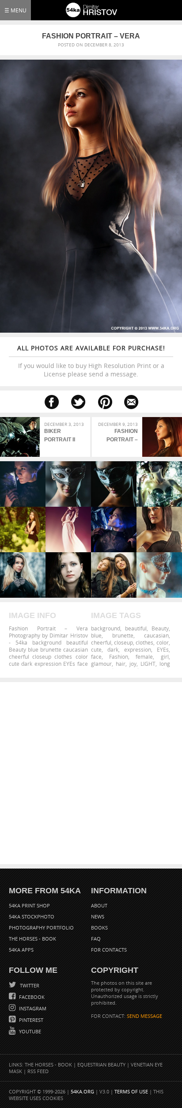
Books (99, 927)
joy (132, 663)
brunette (122, 635)
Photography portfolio (41, 927)
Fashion (118, 656)
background (105, 628)
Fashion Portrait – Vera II (122, 436)
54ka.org (82, 1091)
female (144, 656)
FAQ (96, 938)
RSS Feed (38, 1071)
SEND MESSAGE (144, 1016)
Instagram (32, 1008)
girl (165, 656)
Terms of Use (131, 1091)
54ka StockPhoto (31, 916)
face (96, 656)
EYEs (163, 649)
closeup (123, 642)
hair (120, 663)
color (162, 642)
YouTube (29, 1031)
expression (137, 649)
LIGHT (147, 663)
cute (96, 649)
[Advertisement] (91, 773)
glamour (101, 663)
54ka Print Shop (29, 905)
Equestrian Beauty (101, 1064)
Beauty (160, 628)
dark (112, 649)
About (99, 905)
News (97, 916)
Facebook (31, 997)
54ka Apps (21, 949)
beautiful (136, 628)
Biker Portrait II (59, 435)
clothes (144, 642)
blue (96, 635)
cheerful (101, 642)
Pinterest (30, 1020)
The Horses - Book (32, 938)
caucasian (156, 635)
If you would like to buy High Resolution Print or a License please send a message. (91, 361)
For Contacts (109, 949)
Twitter (29, 985)
